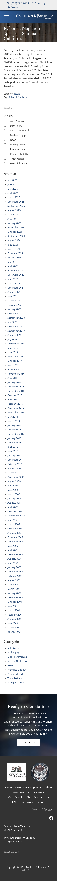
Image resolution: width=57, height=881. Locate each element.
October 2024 (14, 231)
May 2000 (12, 623)
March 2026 (13, 197)
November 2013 (16, 433)
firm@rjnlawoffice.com (17, 826)
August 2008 (14, 502)
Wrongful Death (18, 163)
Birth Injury (16, 125)
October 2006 (14, 528)
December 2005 (15, 541)
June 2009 (12, 485)
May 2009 (12, 489)
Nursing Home (17, 144)
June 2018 (12, 347)
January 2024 (14, 257)
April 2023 (12, 266)
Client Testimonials (20, 130)
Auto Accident (17, 120)
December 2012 (15, 442)
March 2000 (13, 627)
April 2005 (12, 550)
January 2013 (14, 438)
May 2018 (12, 352)
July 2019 (12, 339)
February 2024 (15, 253)
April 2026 (12, 192)
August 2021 (14, 291)
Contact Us (29, 742)
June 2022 (12, 278)
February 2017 (15, 369)
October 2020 (14, 313)
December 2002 (15, 571)
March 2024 (13, 248)
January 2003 (14, 567)
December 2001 (15, 597)
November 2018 (16, 343)
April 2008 (12, 507)
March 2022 (13, 283)
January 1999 (14, 631)
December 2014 (15, 408)
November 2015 (16, 390)
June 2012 (12, 446)
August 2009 (14, 481)
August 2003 (14, 558)
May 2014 (12, 416)
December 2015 (15, 386)
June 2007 (12, 519)
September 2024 (16, 235)
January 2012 (14, 455)
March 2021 (13, 300)
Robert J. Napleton (18, 97)
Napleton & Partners (36, 867)
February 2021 (15, 304)
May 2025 (12, 214)
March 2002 (13, 588)
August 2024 (14, 240)
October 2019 (14, 326)
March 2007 (13, 524)
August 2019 (14, 334)
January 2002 (14, 593)
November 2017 (16, 356)
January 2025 (14, 223)
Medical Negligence (20, 135)
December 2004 (15, 554)
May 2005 (12, 545)
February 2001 (15, 614)
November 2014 (16, 412)
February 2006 (15, 537)
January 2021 (14, 309)
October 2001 (14, 601)
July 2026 (12, 180)
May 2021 (12, 296)
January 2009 (14, 498)
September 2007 (16, 515)
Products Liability (19, 153)
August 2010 (14, 468)
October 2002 (14, 575)
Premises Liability (19, 149)
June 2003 (12, 562)
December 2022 (15, 274)
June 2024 (12, 244)
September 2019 (16, 330)
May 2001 (12, 605)
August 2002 (14, 580)
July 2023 (12, 261)
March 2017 (13, 365)
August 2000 (14, 618)
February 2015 (15, 403)
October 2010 (14, 464)
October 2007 (14, 511)
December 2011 (15, 459)
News (17, 93)
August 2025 (14, 210)
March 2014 (13, 421)
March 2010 (13, 472)
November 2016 (16, 373)
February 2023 (15, 270)
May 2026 (12, 188)
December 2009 (15, 476)
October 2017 (14, 360)
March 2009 (13, 494)
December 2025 (15, 201)
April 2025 (12, 218)
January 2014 (14, 425)
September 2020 (16, 317)
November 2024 (16, 227)
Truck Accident (17, 158)
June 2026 (12, 184)
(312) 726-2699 (19, 3)
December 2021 (15, 287)
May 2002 (12, 584)
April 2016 (12, 377)
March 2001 (13, 610)
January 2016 (14, 382)
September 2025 (16, 205)
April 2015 (12, 399)
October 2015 (14, 395)
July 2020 (12, 321)
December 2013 (15, 429)
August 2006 (14, 532)
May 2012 (12, 451)
